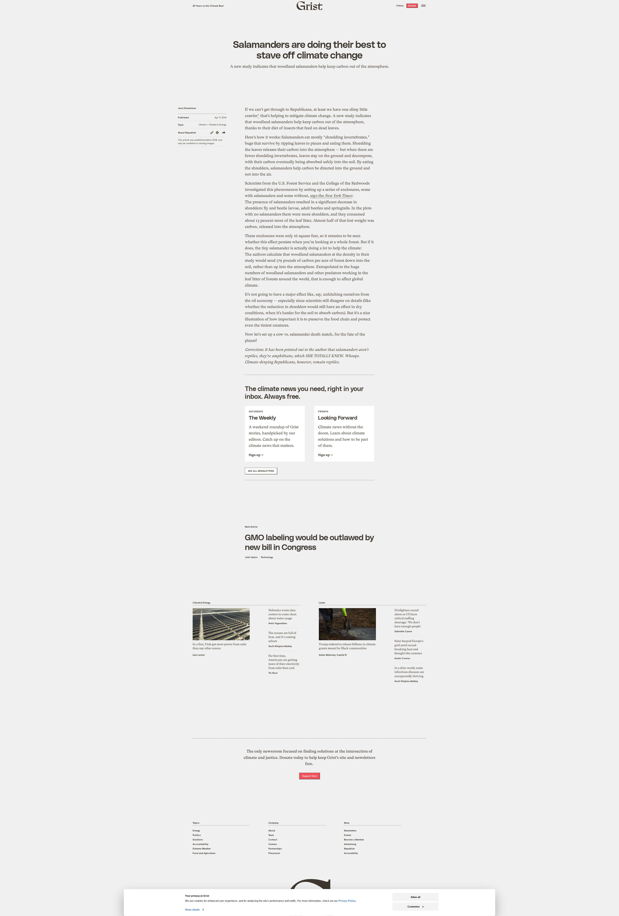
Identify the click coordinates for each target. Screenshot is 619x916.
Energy (196, 830)
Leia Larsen (199, 654)
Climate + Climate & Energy (212, 124)
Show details (192, 909)
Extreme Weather (202, 848)
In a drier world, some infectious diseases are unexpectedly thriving (409, 672)
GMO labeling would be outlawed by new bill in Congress (309, 542)
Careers (272, 844)
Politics (197, 835)
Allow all (415, 897)
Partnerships (275, 848)
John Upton (251, 557)
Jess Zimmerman (187, 108)
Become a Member (354, 839)
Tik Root (272, 672)
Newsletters (350, 830)
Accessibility (351, 853)
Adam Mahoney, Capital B (333, 654)
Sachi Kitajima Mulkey (280, 646)
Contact (272, 839)
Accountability (200, 844)
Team (271, 835)
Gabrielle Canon (403, 631)
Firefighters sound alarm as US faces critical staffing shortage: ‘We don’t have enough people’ (407, 618)
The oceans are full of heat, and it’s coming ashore (282, 637)
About (271, 830)
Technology (267, 557)
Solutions (198, 839)
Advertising (350, 844)
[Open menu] (423, 5)
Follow (399, 5)
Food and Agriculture (204, 853)
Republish (349, 848)
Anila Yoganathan (277, 623)
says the (331, 195)
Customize (414, 906)
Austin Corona (402, 658)
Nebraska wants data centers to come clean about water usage (282, 614)
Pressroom (274, 853)
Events (347, 835)
